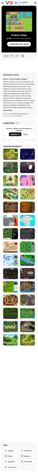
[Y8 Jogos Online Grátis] (9, 2)
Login (25, 134)
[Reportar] (17, 56)
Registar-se (15, 134)
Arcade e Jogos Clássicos (19, 113)
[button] (7, 110)
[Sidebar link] (3, 3)
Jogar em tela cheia (19, 44)
